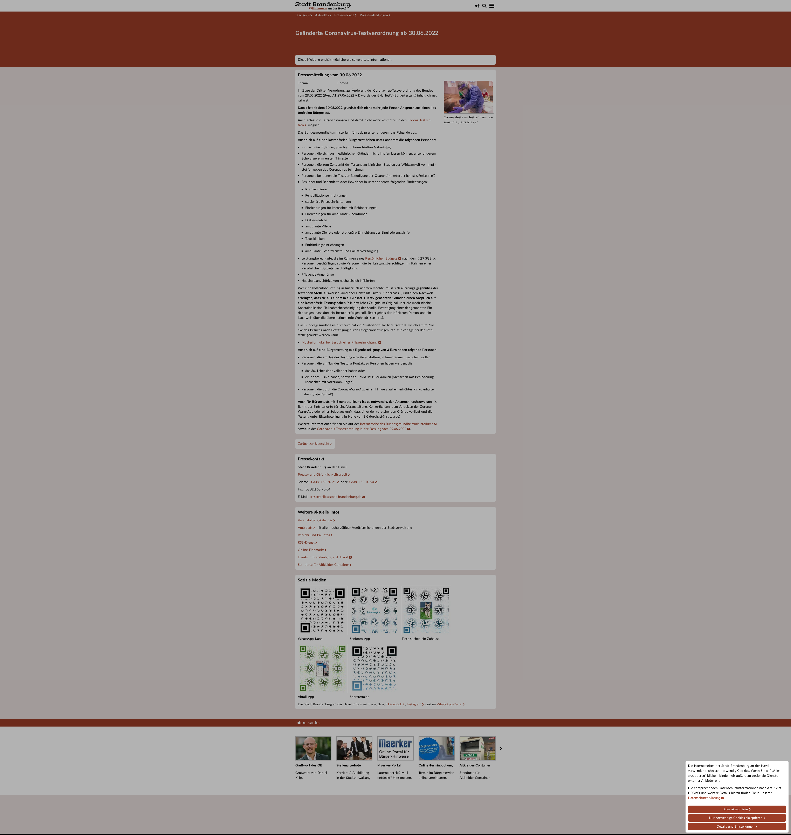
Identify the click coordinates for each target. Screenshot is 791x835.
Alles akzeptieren (735, 809)
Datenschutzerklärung (704, 798)
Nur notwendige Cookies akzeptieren (735, 818)
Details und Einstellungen (735, 826)
